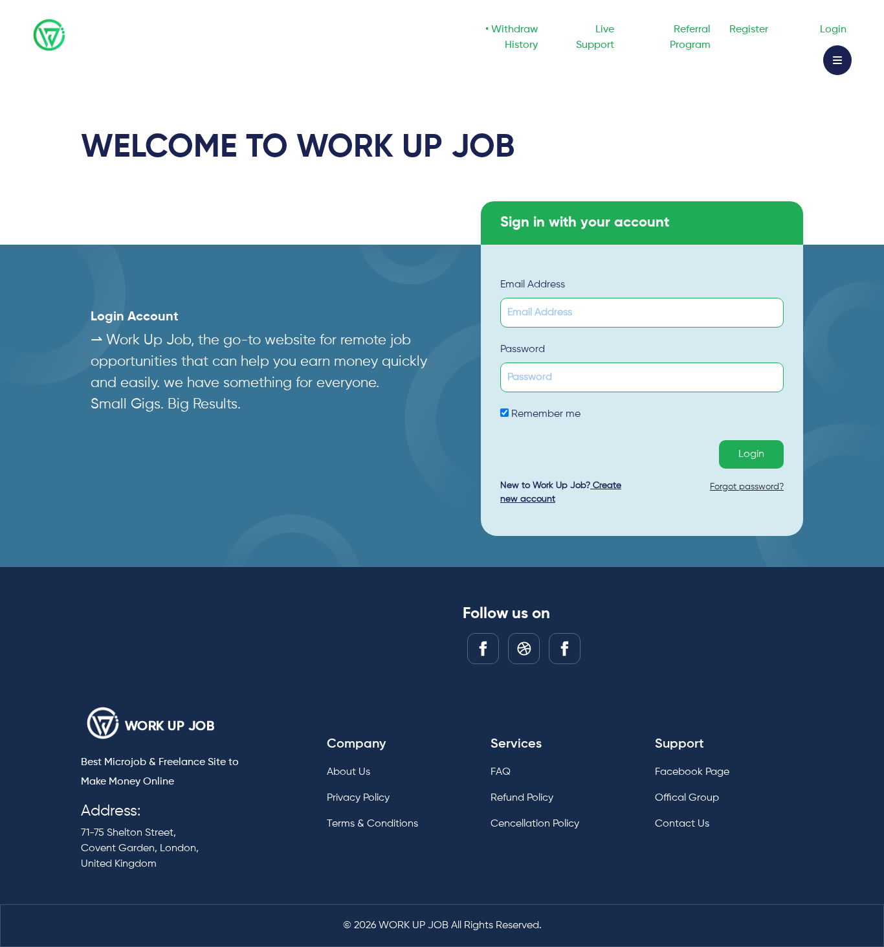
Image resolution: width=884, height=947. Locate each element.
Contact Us (682, 824)
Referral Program (690, 37)
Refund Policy (522, 798)
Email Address (532, 285)
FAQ (501, 772)
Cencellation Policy (535, 824)
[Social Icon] (483, 648)
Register (748, 30)
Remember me (544, 414)
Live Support (595, 37)
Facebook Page (692, 772)
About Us (348, 772)
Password (522, 349)
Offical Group (687, 798)
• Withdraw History (511, 37)
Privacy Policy (358, 798)
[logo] (103, 723)
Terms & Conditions (372, 824)
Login (833, 30)
